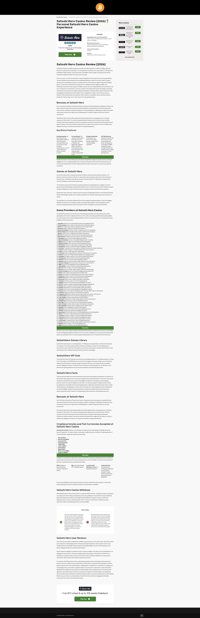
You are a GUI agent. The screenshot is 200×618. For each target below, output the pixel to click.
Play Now (85, 157)
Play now (68, 55)
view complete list (129, 57)
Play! (138, 27)
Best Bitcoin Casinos (62, 17)
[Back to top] (141, 615)
